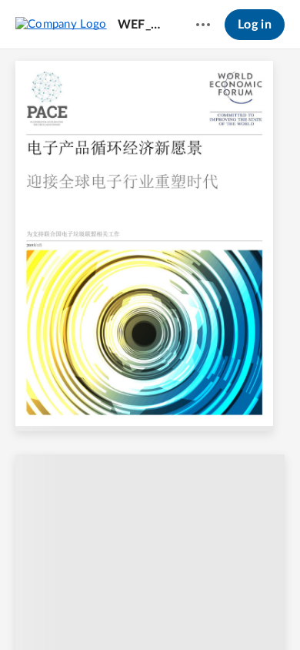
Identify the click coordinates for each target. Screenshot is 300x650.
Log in (255, 24)
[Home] (61, 24)
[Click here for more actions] (203, 24)
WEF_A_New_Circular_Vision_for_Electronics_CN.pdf (142, 24)
